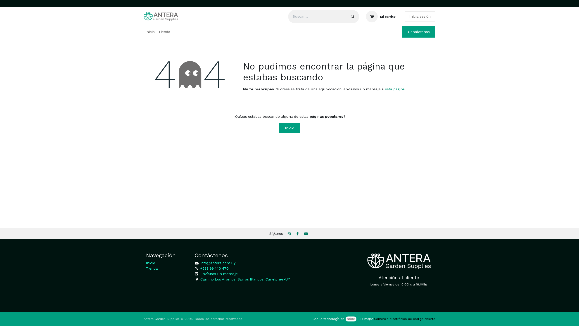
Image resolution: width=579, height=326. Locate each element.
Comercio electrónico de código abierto (404, 319)
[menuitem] (150, 31)
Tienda (152, 268)
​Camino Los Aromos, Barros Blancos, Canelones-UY (245, 279)
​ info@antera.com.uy (217, 263)
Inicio (289, 128)
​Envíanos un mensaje (219, 274)
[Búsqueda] (352, 16)
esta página (395, 89)
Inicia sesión (420, 16)
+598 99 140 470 (214, 268)
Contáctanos (419, 32)
